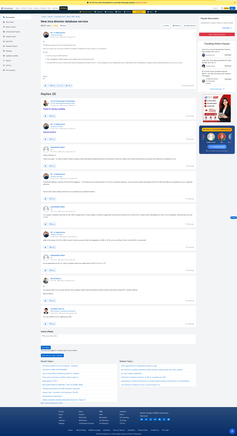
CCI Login (165, 430)
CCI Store (63, 8)
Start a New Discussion (217, 34)
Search (8, 60)
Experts (81, 414)
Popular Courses (87, 12)
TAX (100, 411)
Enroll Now (228, 55)
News (81, 411)
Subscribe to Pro (218, 147)
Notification (83, 420)
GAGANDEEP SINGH (57, 147)
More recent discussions (49, 403)
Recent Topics (11, 27)
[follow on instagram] (150, 419)
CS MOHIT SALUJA (57, 309)
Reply (53, 85)
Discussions (10, 17)
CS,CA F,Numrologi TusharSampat (62, 101)
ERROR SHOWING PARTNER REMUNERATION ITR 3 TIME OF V (64, 400)
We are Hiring (81, 430)
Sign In (232, 8)
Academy (99, 12)
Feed (101, 414)
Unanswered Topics (13, 32)
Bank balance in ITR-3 (50, 381)
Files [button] (49, 8)
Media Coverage (94, 430)
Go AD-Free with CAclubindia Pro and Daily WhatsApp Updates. (118, 3)
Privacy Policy (143, 430)
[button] (221, 8)
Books (119, 12)
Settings (9, 51)
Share (61, 85)
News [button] (18, 8)
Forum (61, 414)
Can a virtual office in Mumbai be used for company (60, 373)
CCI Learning (10, 70)
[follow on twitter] (141, 419)
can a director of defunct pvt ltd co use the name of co (140, 385)
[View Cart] (156, 11)
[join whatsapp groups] (164, 419)
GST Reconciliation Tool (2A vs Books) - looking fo (60, 366)
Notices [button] (43, 8)
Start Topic (10, 22)
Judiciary (62, 420)
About (70, 430)
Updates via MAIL (12, 56)
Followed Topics (11, 46)
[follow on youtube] (159, 419)
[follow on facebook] (146, 419)
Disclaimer (131, 430)
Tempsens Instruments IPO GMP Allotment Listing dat (61, 388)
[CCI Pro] (217, 108)
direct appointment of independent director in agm (139, 366)
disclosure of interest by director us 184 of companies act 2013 (143, 377)
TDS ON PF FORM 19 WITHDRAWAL (54, 370)
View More (226, 28)
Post (60, 403)
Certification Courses (86, 423)
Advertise (106, 430)
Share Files (82, 417)
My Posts (9, 41)
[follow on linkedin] (155, 419)
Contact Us (155, 430)
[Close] (235, 2)
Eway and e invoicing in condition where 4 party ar (60, 377)
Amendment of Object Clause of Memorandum (217, 23)
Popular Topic (11, 36)
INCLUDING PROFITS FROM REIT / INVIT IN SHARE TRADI (62, 385)
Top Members (104, 420)
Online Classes (217, 43)
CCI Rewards (103, 423)
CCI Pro (128, 12)
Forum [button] (30, 8)
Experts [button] (36, 8)
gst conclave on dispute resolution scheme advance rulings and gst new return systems (152, 370)
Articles (61, 411)
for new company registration (131, 373)
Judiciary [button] (55, 8)
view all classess (216, 89)
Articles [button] (23, 8)
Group (123, 420)
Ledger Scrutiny (139, 12)
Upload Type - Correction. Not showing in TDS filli (60, 392)
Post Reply (46, 347)
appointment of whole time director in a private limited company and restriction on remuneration (155, 381)
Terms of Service (119, 430)
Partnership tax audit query (52, 396)
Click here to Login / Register (52, 355)
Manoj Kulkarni (55, 278)
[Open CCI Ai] (232, 431)
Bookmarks (103, 417)
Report (192, 85)
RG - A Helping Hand (57, 33)
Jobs (151, 12)
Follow (69, 85)
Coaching (110, 12)
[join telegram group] (168, 419)
